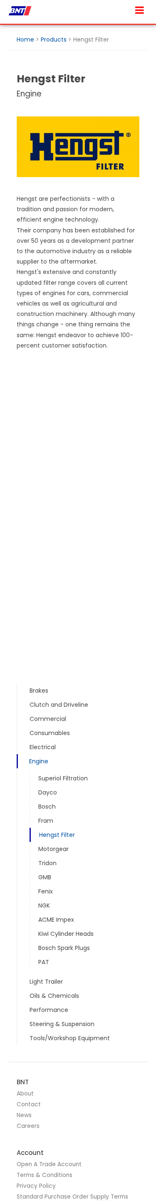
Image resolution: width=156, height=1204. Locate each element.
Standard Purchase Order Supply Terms (72, 1197)
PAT (43, 962)
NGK (44, 905)
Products (54, 39)
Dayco (47, 792)
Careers (28, 1126)
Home (25, 39)
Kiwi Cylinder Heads (66, 934)
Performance (49, 1010)
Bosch (47, 806)
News (24, 1115)
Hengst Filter (57, 835)
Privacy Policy (36, 1186)
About (25, 1094)
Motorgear (53, 849)
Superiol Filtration (63, 778)
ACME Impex (56, 919)
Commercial (48, 719)
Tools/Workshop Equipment (70, 1038)
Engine (38, 761)
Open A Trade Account (49, 1164)
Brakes (39, 690)
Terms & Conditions (44, 1175)
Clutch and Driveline (59, 705)
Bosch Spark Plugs (64, 948)
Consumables (50, 733)
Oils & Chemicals (54, 996)
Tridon (47, 863)
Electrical (43, 747)
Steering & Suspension (62, 1024)
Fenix (45, 891)
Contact (29, 1104)
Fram (45, 821)
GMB (44, 877)
